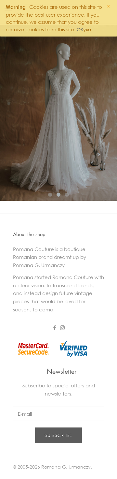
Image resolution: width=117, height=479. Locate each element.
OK (80, 29)
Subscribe (58, 435)
